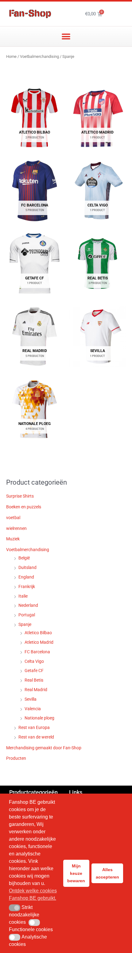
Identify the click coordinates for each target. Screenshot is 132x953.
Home (11, 56)
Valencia (33, 708)
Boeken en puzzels (23, 506)
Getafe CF (34, 670)
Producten (16, 758)
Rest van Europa (34, 727)
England (26, 577)
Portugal (26, 614)
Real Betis (34, 680)
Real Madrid (36, 689)
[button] (66, 36)
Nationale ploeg (39, 717)
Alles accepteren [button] (107, 873)
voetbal (13, 517)
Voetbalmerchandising (39, 56)
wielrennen (16, 528)
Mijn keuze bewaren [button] (76, 873)
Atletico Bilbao (38, 632)
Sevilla (31, 699)
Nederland (28, 605)
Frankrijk (26, 586)
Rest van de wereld (36, 737)
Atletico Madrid (39, 642)
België (24, 557)
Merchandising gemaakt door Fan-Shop (43, 747)
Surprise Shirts (20, 496)
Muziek (13, 538)
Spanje (24, 624)
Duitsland (27, 567)
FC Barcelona (37, 651)
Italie (23, 596)
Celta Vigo (34, 661)
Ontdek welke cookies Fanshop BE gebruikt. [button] (33, 894)
